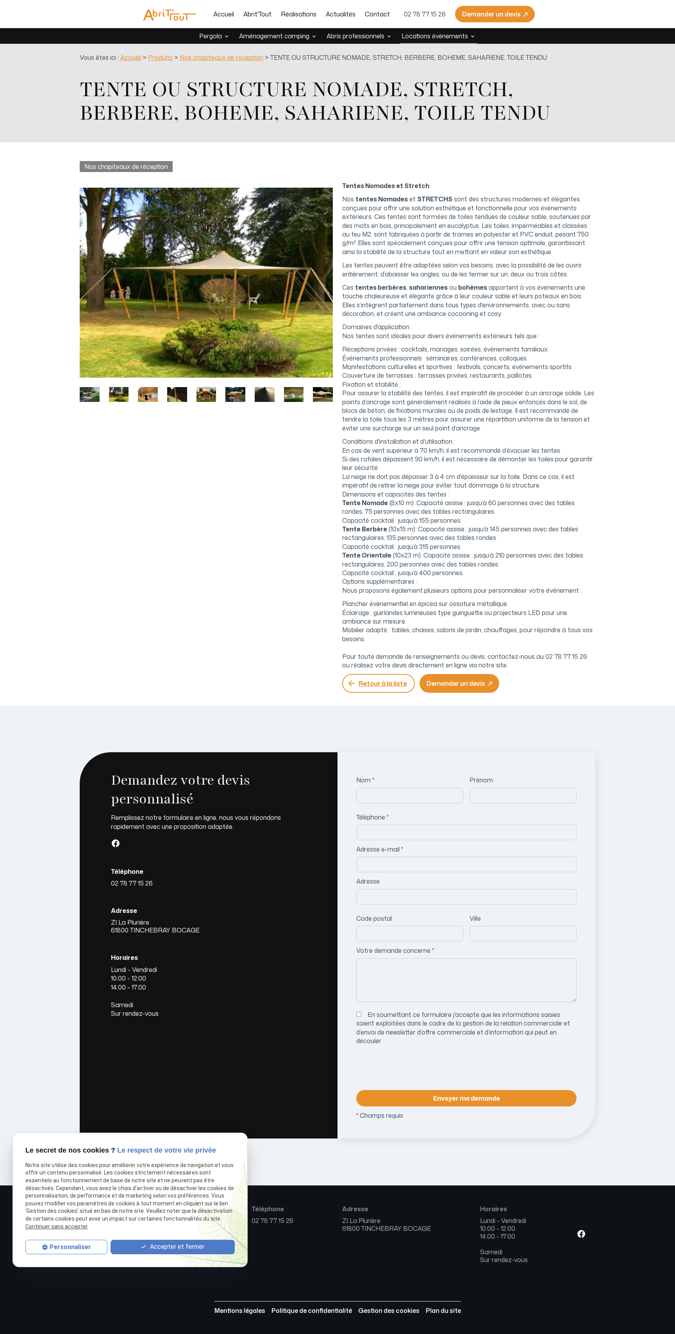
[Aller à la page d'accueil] (170, 14)
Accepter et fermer (176, 1247)
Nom (365, 780)
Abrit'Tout (257, 14)
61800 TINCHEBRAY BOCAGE (155, 926)
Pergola (210, 36)
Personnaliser (70, 1247)
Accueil (223, 14)
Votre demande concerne (395, 950)
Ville (475, 918)
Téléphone (372, 817)
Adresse (368, 881)
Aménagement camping (274, 36)
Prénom (481, 780)
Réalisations (298, 14)
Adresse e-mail (379, 849)
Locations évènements (435, 36)
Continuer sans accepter (56, 1226)
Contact (377, 14)
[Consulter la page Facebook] (115, 843)
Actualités (340, 14)
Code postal (374, 918)
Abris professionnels (355, 36)
